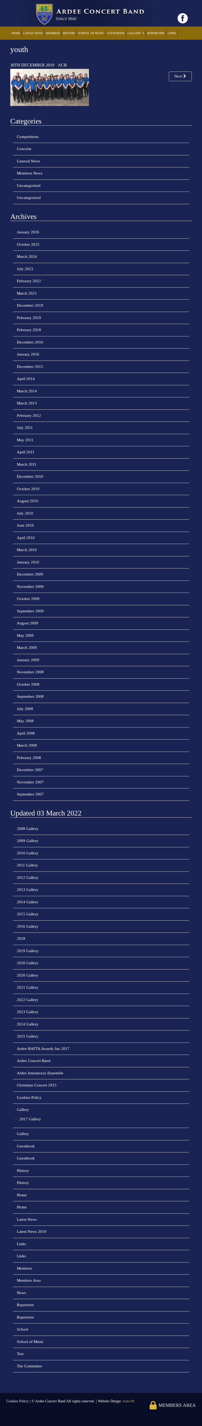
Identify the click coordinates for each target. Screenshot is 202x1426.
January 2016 (28, 354)
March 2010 (27, 550)
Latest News (33, 33)
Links (172, 33)
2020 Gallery (27, 963)
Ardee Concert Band (33, 1061)
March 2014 (27, 391)
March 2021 (27, 293)
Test (20, 1354)
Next (178, 76)
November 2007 (30, 782)
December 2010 (30, 476)
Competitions (28, 137)
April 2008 (26, 733)
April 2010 (26, 538)
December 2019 (30, 305)
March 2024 (27, 256)
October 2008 (28, 684)
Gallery (135, 33)
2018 (21, 938)
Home (16, 33)
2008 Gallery (27, 829)
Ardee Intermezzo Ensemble (40, 1073)
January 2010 (28, 562)
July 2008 (25, 709)
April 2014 (26, 379)
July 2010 (25, 513)
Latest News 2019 (31, 1231)
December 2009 (30, 574)
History (69, 33)
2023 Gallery (27, 1012)
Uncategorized (29, 198)
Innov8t (128, 1401)
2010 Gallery (27, 853)
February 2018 (29, 330)
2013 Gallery (27, 890)
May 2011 (25, 440)
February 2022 (29, 281)
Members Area (29, 1280)
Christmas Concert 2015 (37, 1085)
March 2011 (27, 464)
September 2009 (30, 611)
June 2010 (25, 525)
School (22, 1329)
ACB (62, 65)
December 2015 (30, 367)
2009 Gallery (27, 841)
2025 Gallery (27, 1036)
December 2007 (30, 770)
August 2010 (27, 501)
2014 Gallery (27, 902)
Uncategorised (29, 185)
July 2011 (25, 427)
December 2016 (30, 342)
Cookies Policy (29, 1097)
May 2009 (25, 635)
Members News (29, 173)
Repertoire (156, 33)
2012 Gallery (27, 877)
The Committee (29, 1366)
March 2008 (27, 745)
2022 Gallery (27, 1000)
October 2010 (28, 489)
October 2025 (28, 244)
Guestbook (116, 33)
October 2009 (28, 599)
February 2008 (29, 758)
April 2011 (25, 452)
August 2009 (27, 623)
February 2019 (29, 318)
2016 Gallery (27, 926)
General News (28, 161)
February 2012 (29, 415)
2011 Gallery (27, 865)
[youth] (49, 86)
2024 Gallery (27, 1024)
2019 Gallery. (28, 951)
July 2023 (25, 269)
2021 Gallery (27, 987)
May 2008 (25, 721)
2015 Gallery (27, 914)
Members (53, 33)
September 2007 (30, 794)
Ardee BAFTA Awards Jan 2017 (43, 1049)
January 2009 (28, 660)
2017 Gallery (30, 1119)
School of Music (91, 33)
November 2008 (30, 672)
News (21, 1293)
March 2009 (27, 647)
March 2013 (27, 403)
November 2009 (30, 586)
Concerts (24, 149)
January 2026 (28, 232)
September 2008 (30, 696)
